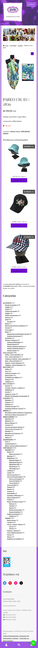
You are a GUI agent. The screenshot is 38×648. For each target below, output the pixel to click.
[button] (32, 53)
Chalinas (20, 45)
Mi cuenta (6, 645)
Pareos (18, 131)
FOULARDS (13, 45)
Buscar (19, 645)
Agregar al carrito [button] (19, 180)
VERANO (5, 133)
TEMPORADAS (25, 131)
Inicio (6, 45)
